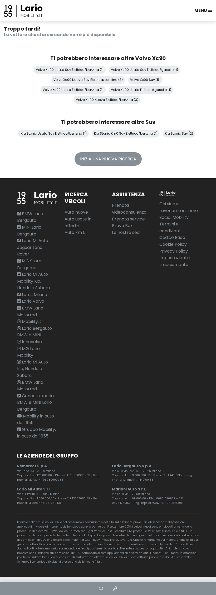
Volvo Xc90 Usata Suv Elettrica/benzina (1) (70, 69)
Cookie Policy (173, 244)
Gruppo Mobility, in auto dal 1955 (36, 432)
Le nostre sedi (126, 232)
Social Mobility (174, 217)
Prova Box (122, 226)
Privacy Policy (173, 251)
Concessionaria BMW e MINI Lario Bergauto (35, 402)
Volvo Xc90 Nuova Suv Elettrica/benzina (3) (88, 79)
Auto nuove (76, 212)
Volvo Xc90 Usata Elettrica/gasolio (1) (141, 89)
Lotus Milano (34, 295)
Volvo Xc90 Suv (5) (145, 79)
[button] (202, 10)
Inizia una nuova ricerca (108, 159)
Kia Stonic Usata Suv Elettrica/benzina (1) (54, 133)
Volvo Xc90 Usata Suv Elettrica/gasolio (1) (144, 69)
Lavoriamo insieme (178, 211)
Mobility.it (31, 321)
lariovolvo (31, 342)
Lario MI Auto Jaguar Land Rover (32, 247)
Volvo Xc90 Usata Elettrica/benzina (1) (73, 89)
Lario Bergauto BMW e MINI (34, 331)
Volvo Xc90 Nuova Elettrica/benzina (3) (107, 99)
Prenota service (128, 219)
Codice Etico (172, 237)
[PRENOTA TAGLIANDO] (115, 588)
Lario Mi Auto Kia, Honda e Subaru (32, 368)
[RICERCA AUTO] (100, 588)
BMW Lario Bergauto (30, 217)
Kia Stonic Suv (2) (179, 133)
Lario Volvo (32, 301)
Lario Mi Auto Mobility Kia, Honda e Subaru (33, 281)
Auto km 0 (75, 232)
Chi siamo (169, 204)
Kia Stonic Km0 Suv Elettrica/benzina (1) (126, 133)
